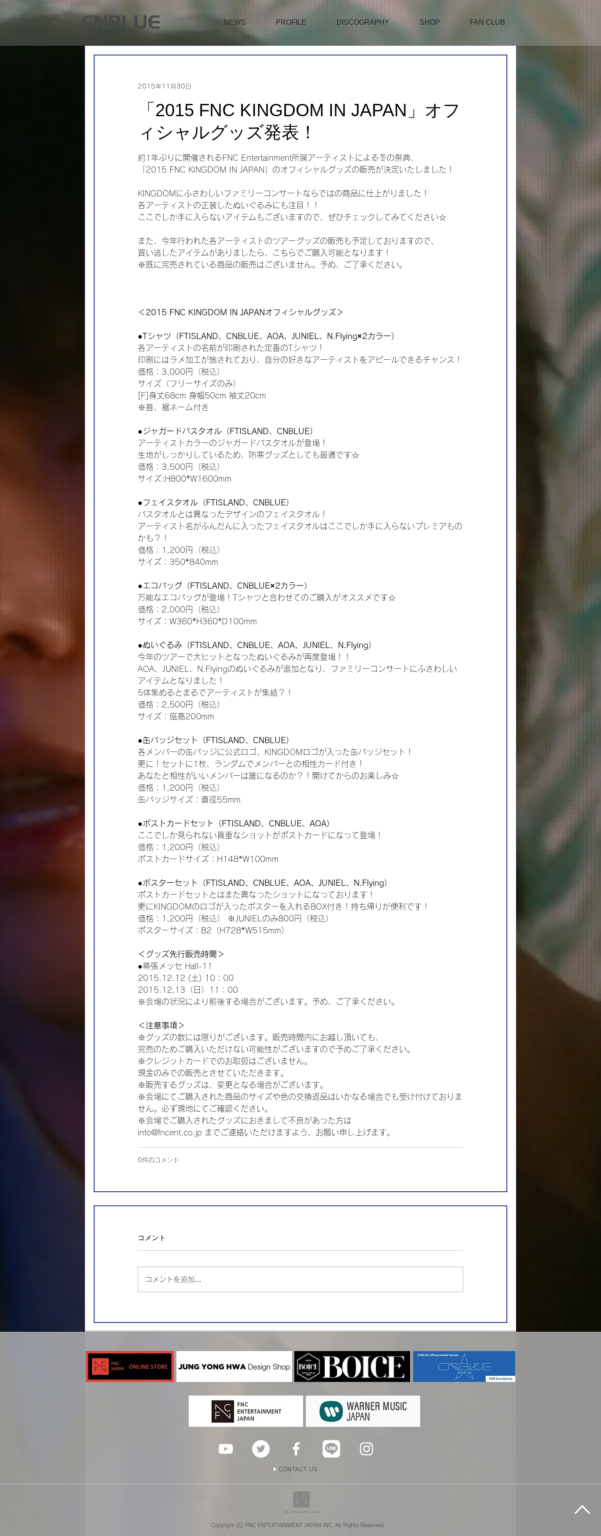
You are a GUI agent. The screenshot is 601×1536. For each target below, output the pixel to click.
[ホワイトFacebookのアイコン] (296, 1449)
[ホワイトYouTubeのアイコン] (226, 1449)
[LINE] (331, 1449)
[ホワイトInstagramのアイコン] (366, 1449)
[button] (430, 22)
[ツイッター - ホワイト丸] (261, 1449)
